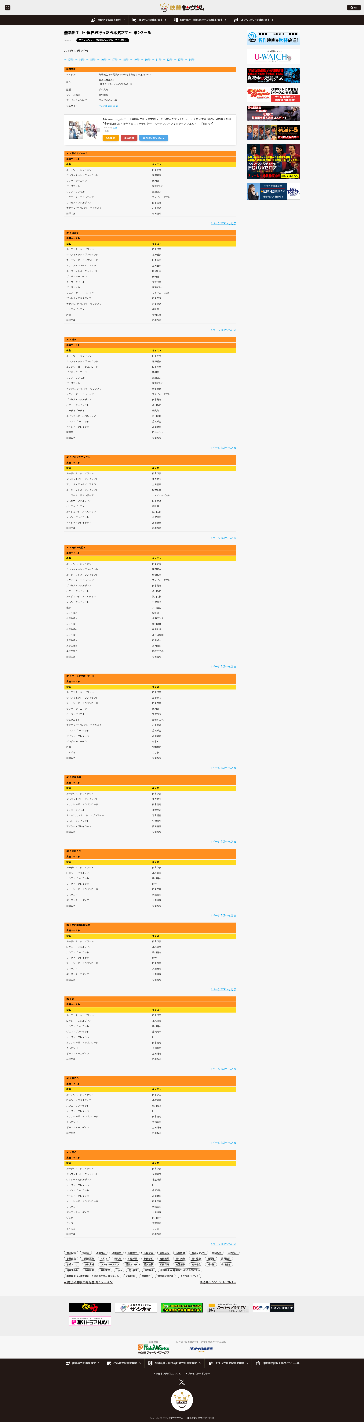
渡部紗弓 (149, 1270)
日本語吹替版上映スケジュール (281, 1363)
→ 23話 (179, 59)
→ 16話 (102, 59)
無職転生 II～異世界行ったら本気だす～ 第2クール (93, 1276)
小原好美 (132, 1258)
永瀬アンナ (72, 1264)
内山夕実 (148, 1252)
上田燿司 (100, 1252)
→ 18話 (124, 59)
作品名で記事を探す (151, 20)
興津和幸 (216, 1252)
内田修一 (132, 1252)
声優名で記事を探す (109, 20)
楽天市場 (129, 137)
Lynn (119, 1270)
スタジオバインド (189, 1276)
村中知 (211, 1264)
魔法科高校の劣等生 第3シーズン (90, 1282)
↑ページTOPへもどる (223, 223)
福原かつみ (131, 1264)
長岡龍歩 (225, 1258)
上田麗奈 (116, 1252)
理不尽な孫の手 (165, 1276)
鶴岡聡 (211, 1258)
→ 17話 (113, 59)
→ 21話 (157, 59)
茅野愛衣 (71, 1258)
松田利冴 (164, 1264)
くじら (104, 1258)
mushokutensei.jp (108, 105)
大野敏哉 (130, 1276)
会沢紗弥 (71, 1252)
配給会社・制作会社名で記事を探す (201, 20)
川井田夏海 (88, 1258)
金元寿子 (232, 1252)
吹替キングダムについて (168, 1373)
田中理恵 (196, 1258)
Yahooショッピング (154, 137)
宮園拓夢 (180, 1264)
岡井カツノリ (198, 1252)
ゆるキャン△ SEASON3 (216, 1282)
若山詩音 (133, 1270)
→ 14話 (80, 59)
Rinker (115, 127)
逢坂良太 (164, 1252)
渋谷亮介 (146, 1276)
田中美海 (180, 1258)
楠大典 (117, 1258)
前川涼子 (148, 1264)
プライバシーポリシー (199, 1373)
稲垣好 (85, 1252)
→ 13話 (69, 59)
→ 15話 (91, 59)
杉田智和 (148, 1258)
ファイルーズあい (110, 1264)
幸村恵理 (105, 1270)
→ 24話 (190, 59)
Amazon (110, 137)
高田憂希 (164, 1258)
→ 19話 (135, 59)
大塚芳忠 (180, 1252)
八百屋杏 (89, 1270)
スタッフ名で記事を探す (255, 20)
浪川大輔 (89, 1264)
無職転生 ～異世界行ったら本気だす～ (180, 1270)
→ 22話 (168, 59)
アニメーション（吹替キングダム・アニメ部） (103, 40)
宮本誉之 (196, 1264)
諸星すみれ (72, 1270)
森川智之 (225, 1264)
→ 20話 (146, 59)
